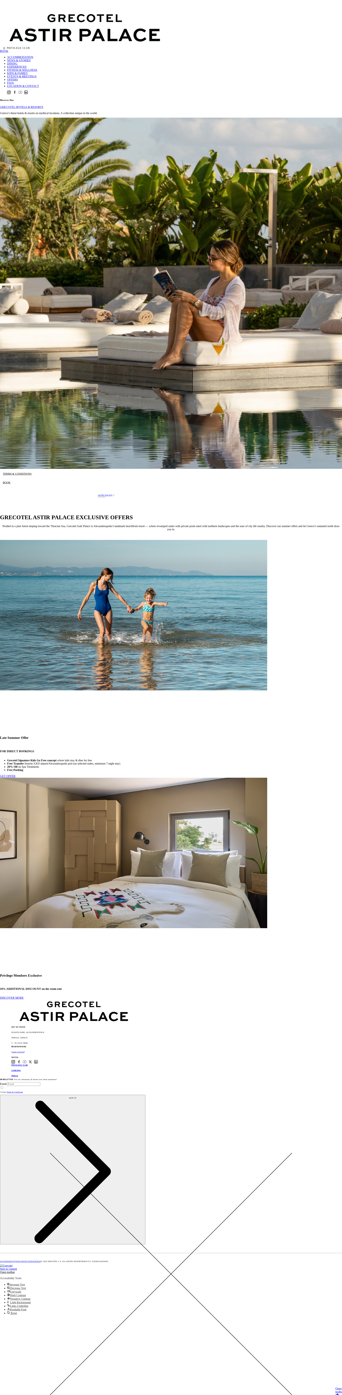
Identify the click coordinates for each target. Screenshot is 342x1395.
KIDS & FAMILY (17, 73)
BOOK (4, 51)
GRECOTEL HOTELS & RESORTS (21, 107)
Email (3, 1083)
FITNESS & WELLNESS (22, 69)
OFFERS (12, 79)
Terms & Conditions (15, 1092)
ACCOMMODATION (20, 57)
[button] (7, 1272)
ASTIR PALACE (105, 495)
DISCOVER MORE (12, 997)
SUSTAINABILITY (7, 1261)
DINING (12, 63)
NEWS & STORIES (19, 60)
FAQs (10, 82)
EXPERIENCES (17, 66)
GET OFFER (7, 776)
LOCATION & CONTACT (23, 86)
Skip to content (8, 1268)
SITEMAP (37, 1261)
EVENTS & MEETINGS (22, 76)
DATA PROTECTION (24, 1261)
